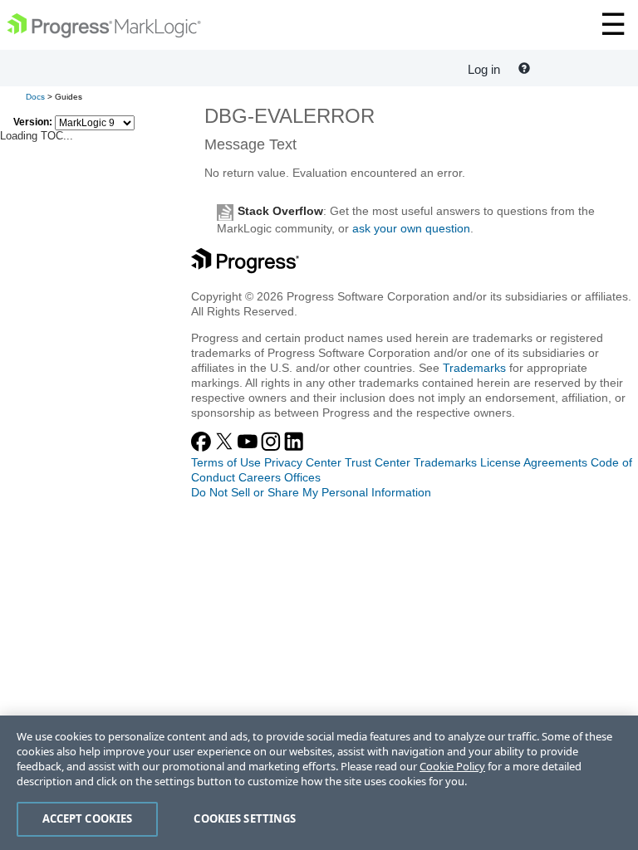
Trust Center (377, 462)
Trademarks (474, 367)
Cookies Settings (245, 818)
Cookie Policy (452, 766)
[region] (319, 783)
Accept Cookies (87, 818)
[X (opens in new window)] (226, 447)
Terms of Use (226, 462)
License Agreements (533, 462)
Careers (259, 477)
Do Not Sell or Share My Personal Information (311, 492)
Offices (302, 477)
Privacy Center (302, 462)
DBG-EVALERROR (289, 116)
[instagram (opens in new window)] (272, 447)
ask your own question (411, 228)
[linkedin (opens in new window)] (294, 447)
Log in (484, 69)
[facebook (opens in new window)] (202, 447)
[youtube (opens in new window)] (249, 447)
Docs (35, 96)
